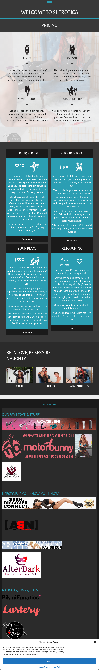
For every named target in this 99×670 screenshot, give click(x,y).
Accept (49, 661)
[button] (95, 642)
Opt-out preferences (43, 667)
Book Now (72, 240)
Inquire (72, 327)
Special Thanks (48, 404)
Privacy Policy (56, 667)
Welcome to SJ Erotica (49, 12)
